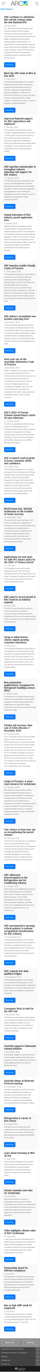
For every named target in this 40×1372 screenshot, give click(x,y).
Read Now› (10, 65)
